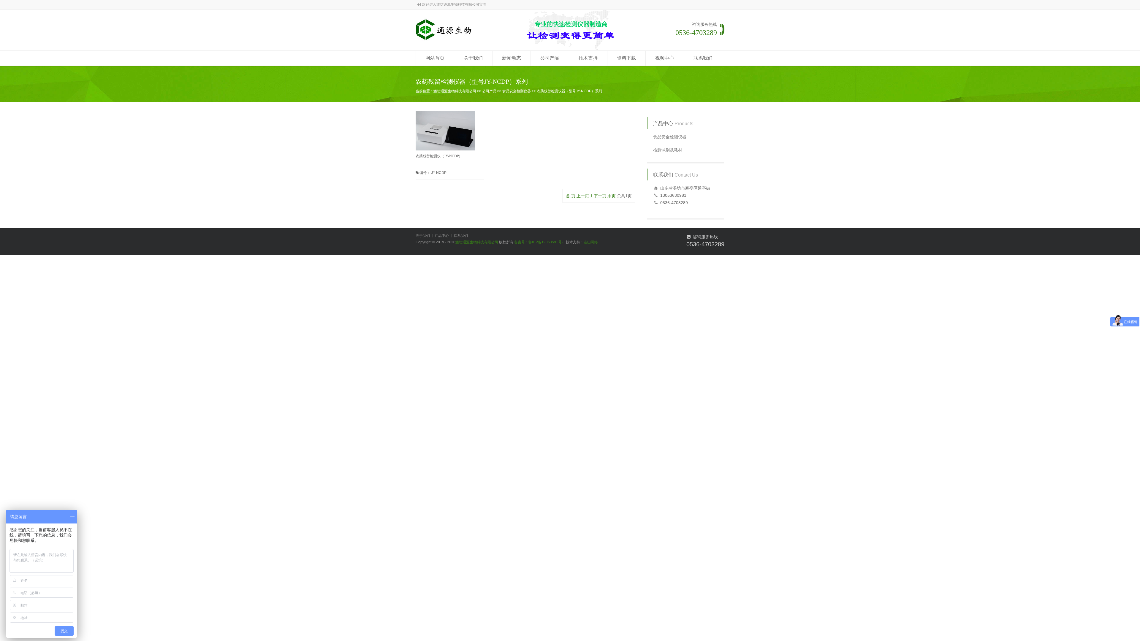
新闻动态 (511, 58)
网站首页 (434, 58)
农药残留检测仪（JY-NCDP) (438, 156)
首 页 (570, 195)
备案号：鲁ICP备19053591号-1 (539, 242)
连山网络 (591, 242)
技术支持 (588, 58)
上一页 (583, 195)
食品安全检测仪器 (516, 91)
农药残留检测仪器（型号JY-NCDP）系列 (569, 91)
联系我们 (703, 58)
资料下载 (626, 58)
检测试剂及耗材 (667, 149)
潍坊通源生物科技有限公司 (454, 91)
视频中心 (664, 58)
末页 (611, 195)
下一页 (600, 195)
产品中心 (442, 236)
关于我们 (473, 58)
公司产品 (549, 58)
